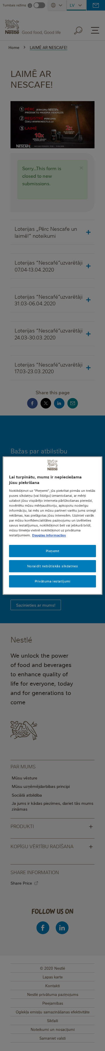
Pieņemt (53, 551)
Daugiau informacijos (49, 535)
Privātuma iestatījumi (53, 581)
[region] (52, 525)
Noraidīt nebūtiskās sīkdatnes (52, 566)
